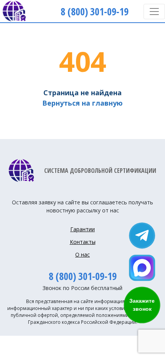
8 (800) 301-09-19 (83, 276)
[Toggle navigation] (154, 11)
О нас (82, 254)
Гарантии (82, 229)
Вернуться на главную (82, 103)
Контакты (83, 241)
